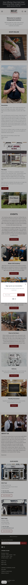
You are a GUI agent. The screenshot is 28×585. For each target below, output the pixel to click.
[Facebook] (13, 299)
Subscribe (21, 294)
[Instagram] (15, 299)
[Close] (25, 284)
